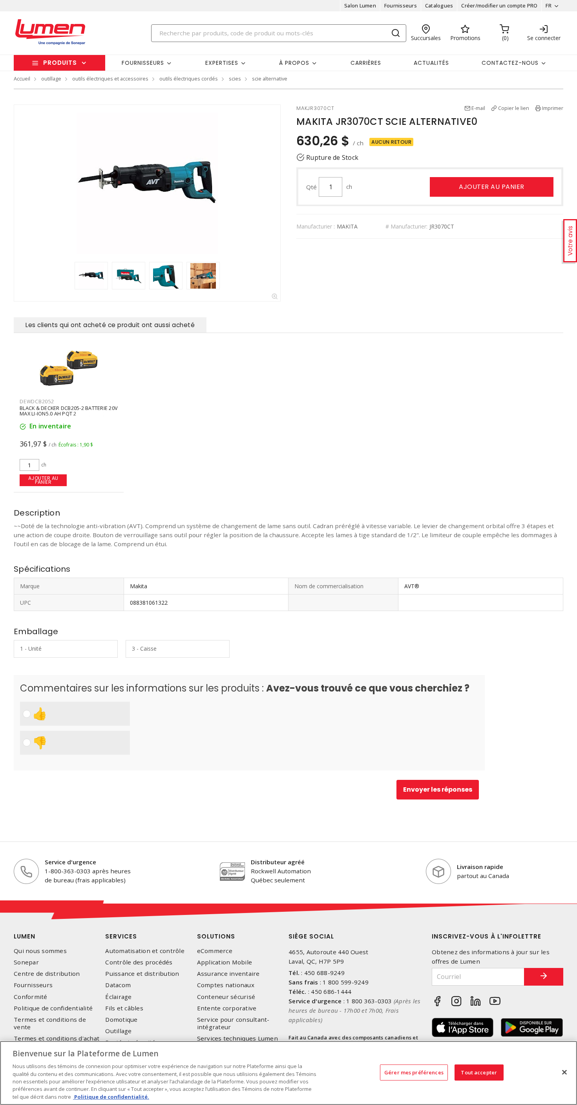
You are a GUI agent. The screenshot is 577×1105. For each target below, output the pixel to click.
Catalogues (439, 5)
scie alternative (269, 78)
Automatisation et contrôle (144, 951)
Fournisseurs (400, 5)
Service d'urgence (70, 862)
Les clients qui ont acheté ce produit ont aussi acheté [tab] (110, 325)
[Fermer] (564, 1072)
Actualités (431, 63)
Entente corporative (227, 1008)
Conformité (30, 997)
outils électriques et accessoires (110, 78)
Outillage (118, 1031)
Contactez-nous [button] (510, 63)
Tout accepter (479, 1072)
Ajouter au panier (491, 186)
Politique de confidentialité (53, 1008)
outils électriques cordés (188, 78)
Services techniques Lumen (237, 1038)
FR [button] (548, 5)
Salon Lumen (360, 5)
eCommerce (214, 951)
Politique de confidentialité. (111, 1096)
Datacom (118, 985)
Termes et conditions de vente (50, 1023)
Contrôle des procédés (138, 962)
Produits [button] (60, 63)
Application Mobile (224, 962)
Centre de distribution (47, 973)
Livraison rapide (480, 867)
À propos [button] (294, 63)
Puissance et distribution (142, 973)
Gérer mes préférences (414, 1072)
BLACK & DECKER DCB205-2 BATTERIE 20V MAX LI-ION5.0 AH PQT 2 (69, 410)
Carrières (366, 63)
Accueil (22, 78)
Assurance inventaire (228, 973)
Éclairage (118, 997)
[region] (288, 1073)
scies (235, 78)
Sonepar (26, 962)
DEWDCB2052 (37, 401)
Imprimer (552, 108)
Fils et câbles (124, 1008)
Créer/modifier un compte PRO (499, 5)
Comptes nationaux (225, 985)
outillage (51, 78)
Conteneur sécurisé (226, 997)
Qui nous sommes (40, 951)
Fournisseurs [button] (143, 63)
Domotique (121, 1019)
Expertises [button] (221, 63)
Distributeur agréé (278, 862)
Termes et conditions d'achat (56, 1038)
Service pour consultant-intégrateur (233, 1023)
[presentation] (67, 275)
